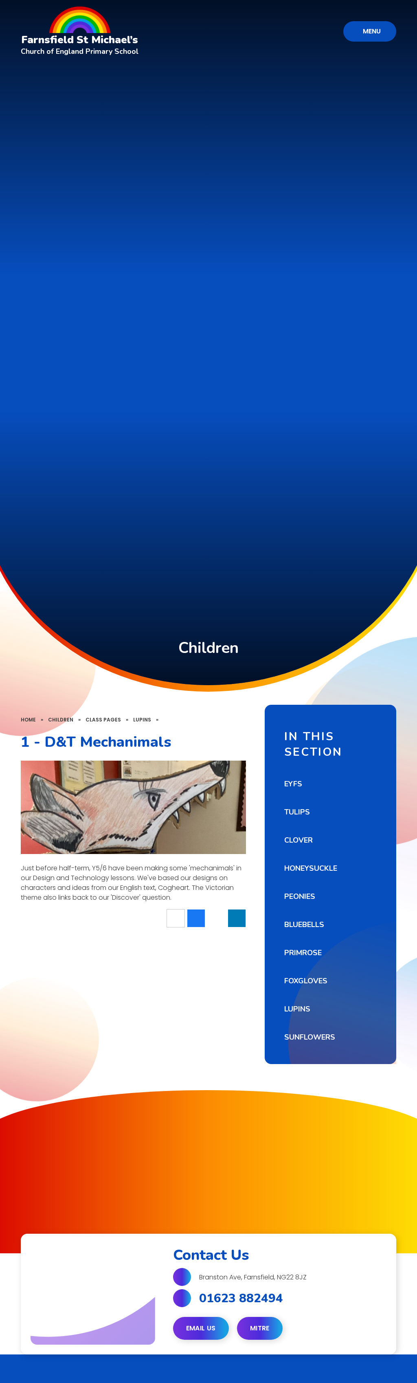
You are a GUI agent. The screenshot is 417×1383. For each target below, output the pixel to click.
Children (60, 719)
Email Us (201, 1328)
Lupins (142, 719)
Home (28, 719)
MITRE (260, 1328)
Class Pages (103, 719)
